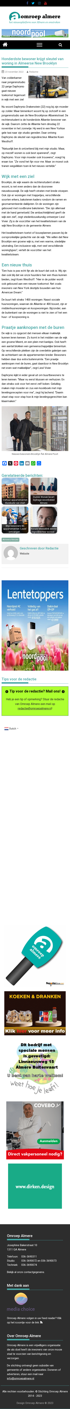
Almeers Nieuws (10, 539)
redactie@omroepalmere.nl (35, 708)
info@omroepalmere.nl (20, 1378)
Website (24, 553)
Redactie (33, 72)
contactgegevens (34, 1272)
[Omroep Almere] (5, 44)
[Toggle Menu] (39, 44)
